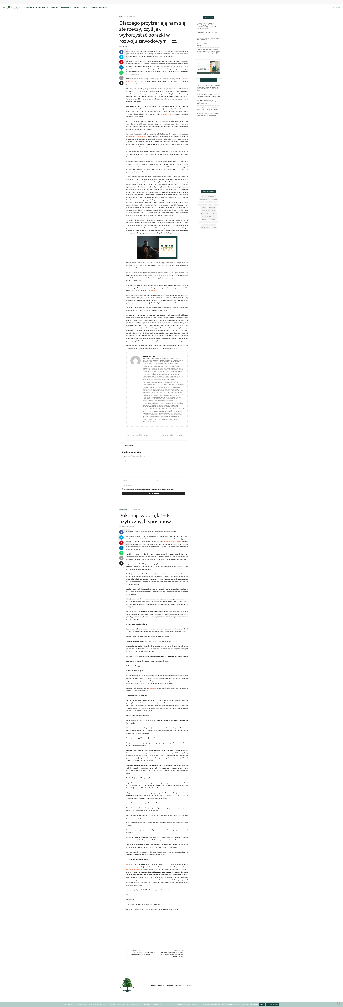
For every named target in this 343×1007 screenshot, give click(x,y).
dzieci (201, 202)
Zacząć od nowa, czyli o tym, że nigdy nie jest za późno (207, 88)
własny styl (205, 225)
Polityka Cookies (180, 985)
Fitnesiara (200, 94)
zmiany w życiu (205, 227)
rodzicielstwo (205, 213)
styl (214, 216)
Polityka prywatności (158, 985)
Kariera (121, 16)
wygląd (215, 222)
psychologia (205, 210)
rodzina (214, 213)
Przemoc (204, 207)
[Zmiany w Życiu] (13, 7)
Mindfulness (130, 864)
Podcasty (85, 7)
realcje (213, 210)
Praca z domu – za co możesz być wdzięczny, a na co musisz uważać (207, 108)
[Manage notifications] (338, 1003)
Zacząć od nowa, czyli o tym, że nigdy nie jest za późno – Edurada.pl (208, 86)
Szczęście (204, 219)
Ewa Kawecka (125, 46)
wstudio (199, 107)
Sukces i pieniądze (42, 7)
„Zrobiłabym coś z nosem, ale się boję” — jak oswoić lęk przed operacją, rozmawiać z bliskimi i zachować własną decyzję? (208, 51)
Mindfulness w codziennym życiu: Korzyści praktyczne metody (207, 114)
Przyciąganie (212, 207)
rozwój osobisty (206, 216)
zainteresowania (165, 114)
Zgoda (262, 1004)
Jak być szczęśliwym (211, 202)
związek (214, 227)
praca (216, 205)
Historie (76, 7)
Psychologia (54, 7)
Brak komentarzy (129, 445)
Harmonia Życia (66, 7)
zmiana (213, 225)
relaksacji (152, 688)
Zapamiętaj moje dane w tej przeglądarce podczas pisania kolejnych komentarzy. (149, 489)
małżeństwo (202, 205)
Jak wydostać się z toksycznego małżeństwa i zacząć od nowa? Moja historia (207, 101)
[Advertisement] (208, 155)
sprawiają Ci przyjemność (138, 136)
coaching (214, 199)
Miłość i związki (28, 7)
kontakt (189, 985)
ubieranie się (212, 219)
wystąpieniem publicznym (172, 541)
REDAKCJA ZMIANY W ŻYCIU (128, 526)
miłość (210, 205)
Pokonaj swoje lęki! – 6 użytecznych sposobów (145, 518)
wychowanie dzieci (205, 222)
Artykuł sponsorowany (208, 196)
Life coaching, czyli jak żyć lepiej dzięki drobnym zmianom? (208, 38)
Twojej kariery (151, 290)
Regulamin (169, 985)
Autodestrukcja (204, 199)
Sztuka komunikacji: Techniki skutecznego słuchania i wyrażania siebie (208, 95)
